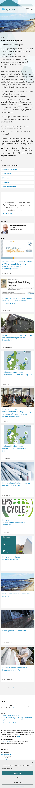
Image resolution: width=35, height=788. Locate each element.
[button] (32, 762)
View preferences (17, 782)
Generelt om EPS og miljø (9, 169)
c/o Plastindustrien (6, 754)
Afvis (17, 778)
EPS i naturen (6, 178)
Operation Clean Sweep (9, 186)
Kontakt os (6, 721)
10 (19, 688)
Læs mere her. (17, 707)
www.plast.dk (6, 741)
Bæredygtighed (6, 182)
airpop (18, 736)
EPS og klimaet (6, 173)
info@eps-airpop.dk (9, 760)
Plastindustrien (20, 704)
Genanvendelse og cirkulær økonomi (12, 722)
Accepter (17, 773)
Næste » (24, 688)
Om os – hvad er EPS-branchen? (11, 715)
